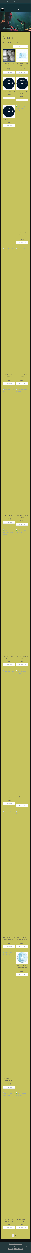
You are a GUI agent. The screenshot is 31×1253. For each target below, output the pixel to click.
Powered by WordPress (15, 1244)
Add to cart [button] (9, 72)
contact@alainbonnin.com (17, 2)
